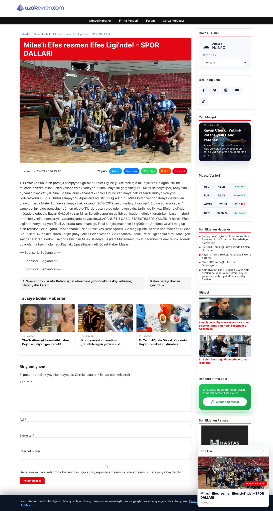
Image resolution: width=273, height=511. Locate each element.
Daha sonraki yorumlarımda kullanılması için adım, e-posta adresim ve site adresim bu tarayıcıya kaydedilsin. (102, 472)
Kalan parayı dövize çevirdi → (165, 283)
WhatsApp (149, 171)
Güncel (38, 34)
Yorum (26, 382)
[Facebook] (203, 90)
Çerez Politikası (173, 20)
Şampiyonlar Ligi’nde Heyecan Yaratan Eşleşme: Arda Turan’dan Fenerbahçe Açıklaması (225, 239)
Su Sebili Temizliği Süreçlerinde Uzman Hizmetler (226, 248)
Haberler (25, 34)
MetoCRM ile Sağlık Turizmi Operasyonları (218, 264)
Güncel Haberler (100, 20)
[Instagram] (225, 90)
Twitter (116, 171)
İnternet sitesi (30, 451)
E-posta (27, 435)
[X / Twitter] (214, 90)
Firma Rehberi (128, 20)
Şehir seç (210, 54)
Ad (23, 419)
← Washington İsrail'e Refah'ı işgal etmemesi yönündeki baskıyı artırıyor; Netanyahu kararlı (77, 283)
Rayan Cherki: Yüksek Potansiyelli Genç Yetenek (226, 256)
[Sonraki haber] (244, 129)
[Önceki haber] (235, 129)
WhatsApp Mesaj (225, 401)
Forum (150, 20)
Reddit (164, 171)
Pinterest (180, 171)
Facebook (131, 171)
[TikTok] (203, 101)
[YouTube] (237, 90)
